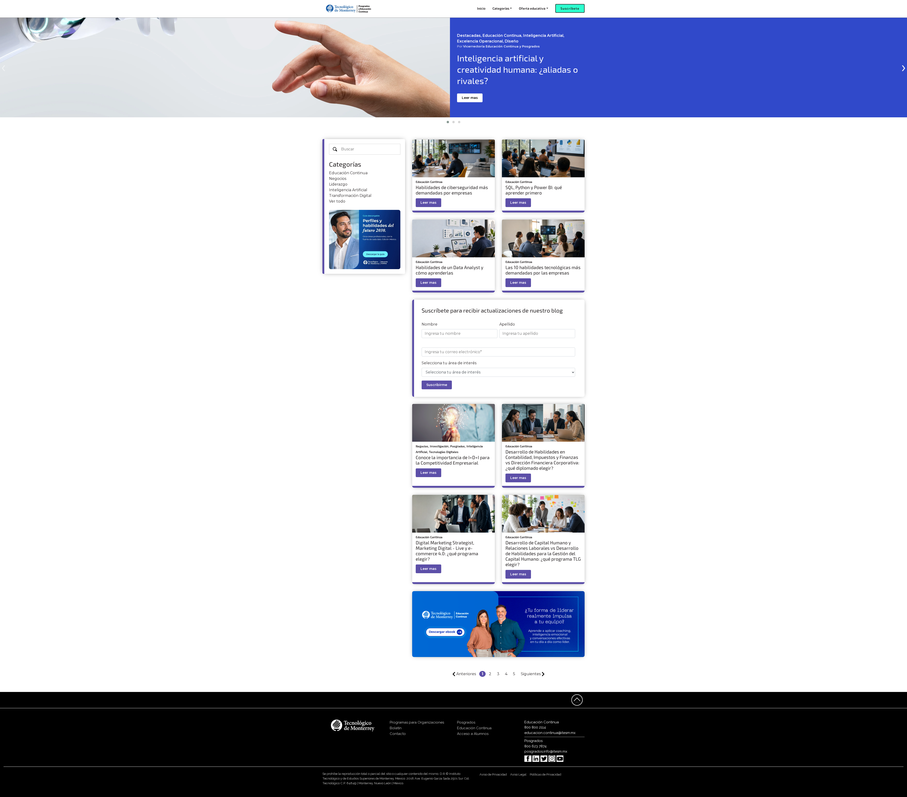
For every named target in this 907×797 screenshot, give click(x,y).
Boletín (396, 728)
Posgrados (457, 446)
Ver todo (337, 201)
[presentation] (3, 67)
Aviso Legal (518, 774)
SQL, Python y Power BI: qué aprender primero (533, 190)
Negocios (337, 178)
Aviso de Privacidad (493, 774)
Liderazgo (338, 184)
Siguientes (531, 674)
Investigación (439, 446)
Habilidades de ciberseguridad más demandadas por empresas (452, 190)
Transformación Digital (350, 195)
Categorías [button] (500, 8)
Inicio (481, 8)
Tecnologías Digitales (443, 452)
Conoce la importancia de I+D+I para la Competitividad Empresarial (453, 460)
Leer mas (470, 98)
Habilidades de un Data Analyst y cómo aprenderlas (449, 270)
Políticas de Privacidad (545, 774)
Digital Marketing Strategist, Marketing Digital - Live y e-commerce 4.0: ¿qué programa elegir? (447, 551)
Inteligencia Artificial (348, 190)
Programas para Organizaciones (417, 722)
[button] (448, 122)
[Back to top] (577, 700)
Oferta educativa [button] (532, 8)
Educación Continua (348, 173)
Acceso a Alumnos (472, 734)
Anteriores (466, 674)
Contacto (398, 734)
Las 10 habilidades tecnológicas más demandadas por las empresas (543, 270)
